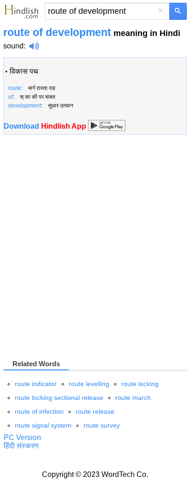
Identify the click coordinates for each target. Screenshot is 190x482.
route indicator (36, 383)
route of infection (39, 411)
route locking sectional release (59, 397)
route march (133, 397)
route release (95, 411)
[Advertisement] (95, 246)
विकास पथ (24, 71)
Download (46, 126)
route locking (140, 383)
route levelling (89, 383)
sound (13, 46)
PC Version (22, 437)
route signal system (43, 425)
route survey (101, 425)
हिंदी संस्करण (21, 446)
